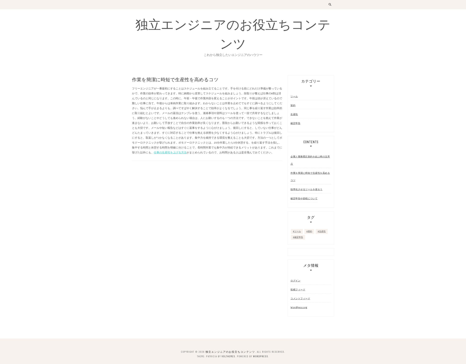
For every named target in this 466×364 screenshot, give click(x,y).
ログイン (295, 280)
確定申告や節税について (304, 198)
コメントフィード (300, 298)
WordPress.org (299, 307)
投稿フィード (298, 289)
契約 (293, 105)
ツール (294, 96)
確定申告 (295, 123)
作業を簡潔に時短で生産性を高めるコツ (310, 177)
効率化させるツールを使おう (307, 189)
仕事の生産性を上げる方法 (170, 152)
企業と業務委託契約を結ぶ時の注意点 (310, 160)
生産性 (294, 114)
